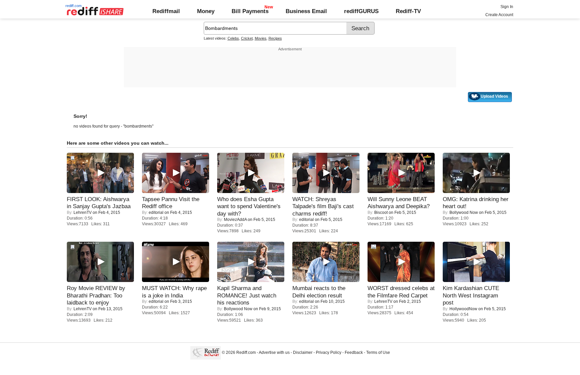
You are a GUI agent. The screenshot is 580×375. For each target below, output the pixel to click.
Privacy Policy (328, 352)
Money (205, 11)
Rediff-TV (408, 11)
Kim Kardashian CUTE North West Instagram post (471, 295)
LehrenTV (83, 212)
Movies (261, 38)
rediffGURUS (361, 11)
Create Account (499, 14)
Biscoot (381, 212)
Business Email (306, 11)
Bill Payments (250, 11)
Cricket (247, 38)
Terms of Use (378, 352)
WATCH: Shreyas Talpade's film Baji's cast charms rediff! (323, 206)
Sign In (506, 6)
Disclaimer (302, 352)
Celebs (233, 38)
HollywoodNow (463, 309)
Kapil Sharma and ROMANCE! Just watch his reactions (246, 295)
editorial (156, 212)
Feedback (354, 352)
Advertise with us (274, 352)
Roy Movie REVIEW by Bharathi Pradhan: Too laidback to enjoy (96, 295)
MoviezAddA (235, 219)
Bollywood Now (463, 212)
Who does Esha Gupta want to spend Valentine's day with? (249, 206)
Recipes (275, 38)
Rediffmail (166, 11)
